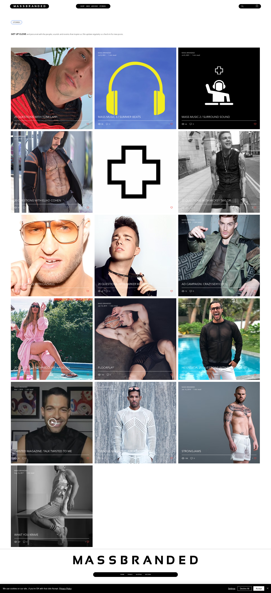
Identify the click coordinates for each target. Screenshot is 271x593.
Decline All (244, 588)
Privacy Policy (65, 588)
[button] (257, 6)
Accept (259, 588)
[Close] (267, 588)
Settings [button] (231, 588)
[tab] (16, 22)
